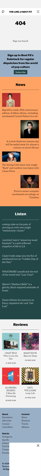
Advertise (6, 420)
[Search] (3, 11)
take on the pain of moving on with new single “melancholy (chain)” (16, 227)
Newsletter (7, 417)
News (24, 417)
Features (26, 420)
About (5, 414)
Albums (25, 427)
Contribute (7, 427)
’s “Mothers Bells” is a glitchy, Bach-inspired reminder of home (20, 287)
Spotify (5, 440)
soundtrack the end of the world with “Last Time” (20, 273)
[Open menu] (38, 12)
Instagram (7, 436)
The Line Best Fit (20, 12)
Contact (6, 424)
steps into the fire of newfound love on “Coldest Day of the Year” (20, 259)
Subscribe (20, 72)
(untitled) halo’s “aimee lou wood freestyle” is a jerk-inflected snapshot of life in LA (19, 243)
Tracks (25, 424)
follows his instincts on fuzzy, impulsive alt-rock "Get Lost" (18, 303)
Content (26, 414)
